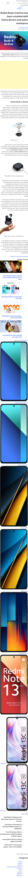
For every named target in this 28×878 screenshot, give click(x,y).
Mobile (20, 863)
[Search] (8, 3)
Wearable (19, 875)
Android (19, 865)
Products (19, 868)
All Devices (25, 340)
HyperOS (19, 873)
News (20, 861)
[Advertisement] (14, 75)
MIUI (20, 870)
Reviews (19, 872)
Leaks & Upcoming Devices (14, 866)
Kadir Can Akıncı (23, 27)
